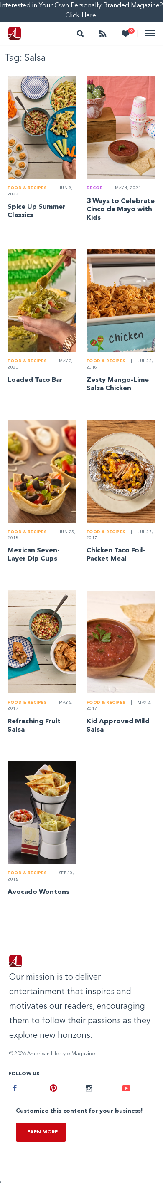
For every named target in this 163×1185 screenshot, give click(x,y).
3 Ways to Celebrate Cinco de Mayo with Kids (121, 209)
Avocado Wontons (38, 892)
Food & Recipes (27, 188)
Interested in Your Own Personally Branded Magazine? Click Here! (81, 10)
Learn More (41, 1132)
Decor (95, 188)
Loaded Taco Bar (35, 380)
